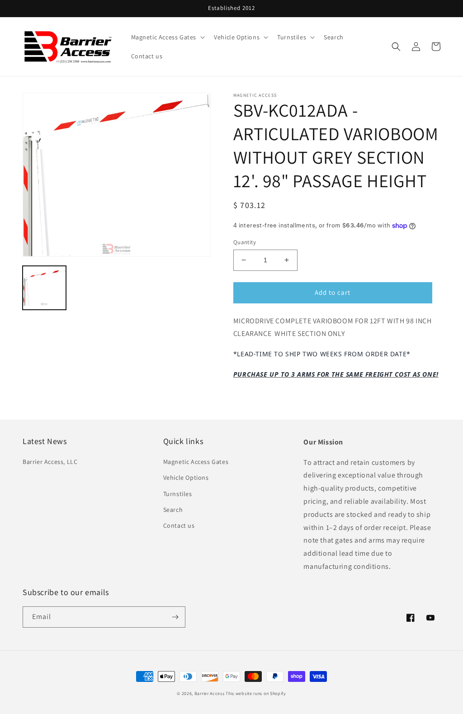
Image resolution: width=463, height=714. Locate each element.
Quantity (244, 242)
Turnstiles (177, 494)
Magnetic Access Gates (196, 462)
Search (173, 510)
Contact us (179, 525)
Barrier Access (209, 693)
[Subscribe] (175, 617)
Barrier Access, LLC (50, 462)
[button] (167, 37)
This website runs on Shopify (256, 693)
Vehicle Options (186, 477)
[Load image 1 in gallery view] (44, 287)
